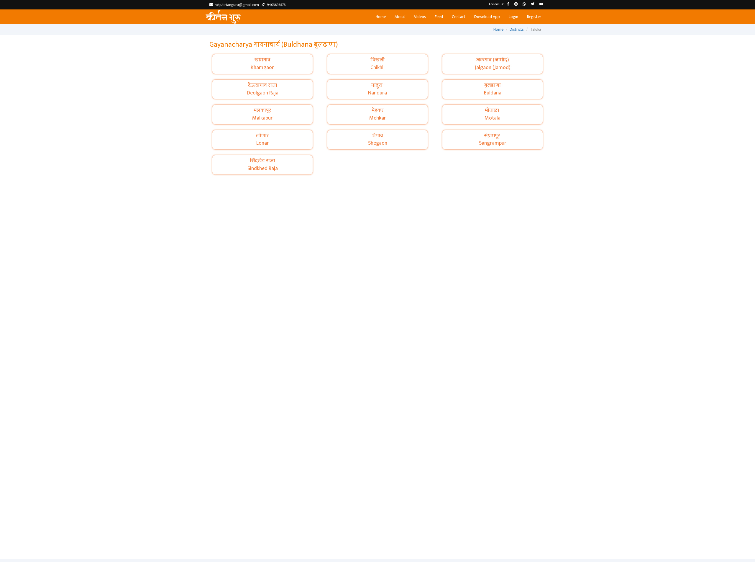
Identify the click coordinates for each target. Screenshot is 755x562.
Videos (420, 16)
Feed (439, 16)
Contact (458, 16)
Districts (517, 29)
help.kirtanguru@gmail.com (236, 5)
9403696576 (275, 5)
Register (534, 16)
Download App (487, 16)
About (400, 16)
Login (513, 16)
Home (381, 16)
